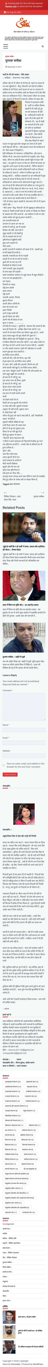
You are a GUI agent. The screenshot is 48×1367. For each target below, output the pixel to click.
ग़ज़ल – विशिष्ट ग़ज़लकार (11, 1252)
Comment (8, 690)
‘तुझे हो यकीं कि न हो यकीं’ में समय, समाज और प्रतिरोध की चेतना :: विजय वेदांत (24, 548)
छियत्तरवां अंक (10, 1139)
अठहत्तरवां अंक (32, 1081)
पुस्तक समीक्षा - (10, 56)
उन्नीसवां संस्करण (32, 1101)
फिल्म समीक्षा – (7, 1267)
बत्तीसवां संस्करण (30, 1159)
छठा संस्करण (15, 484)
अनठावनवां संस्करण (12, 1091)
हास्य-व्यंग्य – (7, 1300)
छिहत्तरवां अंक (11, 1144)
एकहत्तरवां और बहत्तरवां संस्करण (16, 1106)
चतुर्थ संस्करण (29, 1110)
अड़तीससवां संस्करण (13, 1086)
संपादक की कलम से (9, 1286)
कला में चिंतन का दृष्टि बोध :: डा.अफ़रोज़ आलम (20, 604)
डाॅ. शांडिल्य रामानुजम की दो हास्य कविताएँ (30, 1331)
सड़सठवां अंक (11, 1212)
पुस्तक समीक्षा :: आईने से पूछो (14, 656)
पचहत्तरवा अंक (27, 1149)
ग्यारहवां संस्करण (11, 1110)
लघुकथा (5, 1281)
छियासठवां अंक (27, 1139)
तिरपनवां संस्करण (28, 1144)
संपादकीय (6, 1291)
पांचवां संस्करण (30, 1154)
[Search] (43, 46)
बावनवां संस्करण (11, 1168)
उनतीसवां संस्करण (33, 1091)
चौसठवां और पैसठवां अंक (14, 1120)
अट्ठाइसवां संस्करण (12, 1081)
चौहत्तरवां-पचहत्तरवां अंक (14, 1125)
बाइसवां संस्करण (28, 1164)
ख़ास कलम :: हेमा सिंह (24, 1346)
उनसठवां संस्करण (12, 1096)
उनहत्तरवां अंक (31, 1096)
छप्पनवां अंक (10, 1135)
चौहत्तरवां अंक (34, 1125)
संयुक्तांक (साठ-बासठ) (13, 1202)
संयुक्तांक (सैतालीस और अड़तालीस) (17, 1207)
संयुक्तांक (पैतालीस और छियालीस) (17, 1193)
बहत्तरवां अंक (10, 1164)
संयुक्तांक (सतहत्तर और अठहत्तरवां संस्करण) (19, 1197)
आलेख (5, 1233)
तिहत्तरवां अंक (10, 1149)
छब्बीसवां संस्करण (26, 1135)
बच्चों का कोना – (8, 1271)
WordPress (38, 1364)
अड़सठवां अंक (32, 1086)
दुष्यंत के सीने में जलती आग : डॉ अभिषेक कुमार (30, 1316)
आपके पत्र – (7, 1228)
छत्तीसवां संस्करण (29, 1130)
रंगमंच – (5, 1276)
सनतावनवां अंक (28, 1212)
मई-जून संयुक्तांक (30, 1168)
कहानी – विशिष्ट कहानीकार (11, 1243)
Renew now (11, 6)
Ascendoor (15, 1364)
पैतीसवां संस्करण (11, 1159)
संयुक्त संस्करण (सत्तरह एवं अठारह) (16, 1178)
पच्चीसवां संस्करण (11, 1154)
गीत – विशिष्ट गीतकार (10, 1257)
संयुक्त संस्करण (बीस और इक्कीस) (17, 1173)
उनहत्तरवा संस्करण (12, 1101)
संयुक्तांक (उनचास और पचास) (15, 1183)
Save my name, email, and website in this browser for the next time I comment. (25, 765)
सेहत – (5, 1295)
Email (6, 737)
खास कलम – (7, 1247)
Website (6, 750)
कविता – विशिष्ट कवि (9, 1238)
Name (6, 724)
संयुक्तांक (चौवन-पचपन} (14, 1188)
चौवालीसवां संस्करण (12, 1115)
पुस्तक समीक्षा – (8, 1262)
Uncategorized (8, 1223)
